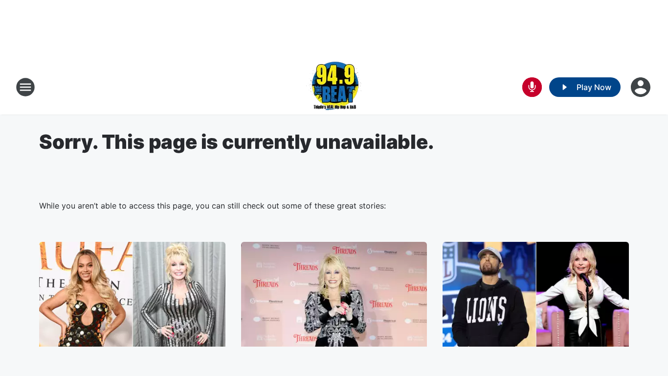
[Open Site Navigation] (25, 87)
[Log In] (641, 87)
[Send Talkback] (532, 87)
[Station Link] (334, 87)
